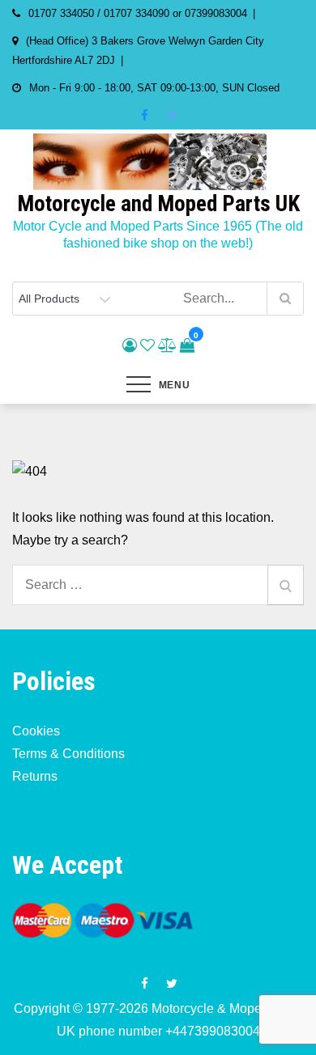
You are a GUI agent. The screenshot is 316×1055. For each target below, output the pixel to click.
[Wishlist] (147, 345)
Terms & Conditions (68, 754)
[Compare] (167, 345)
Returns (35, 776)
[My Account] (129, 345)
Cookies (36, 731)
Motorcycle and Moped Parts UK (158, 204)
